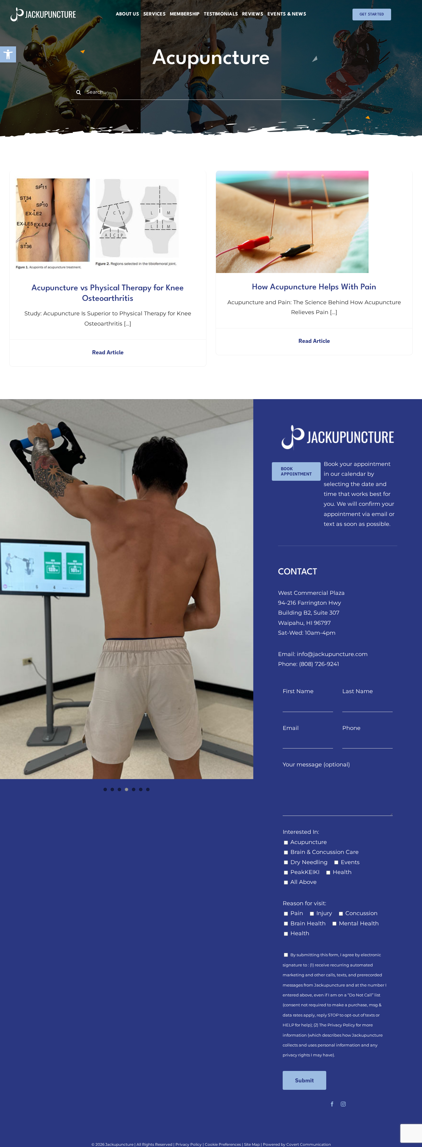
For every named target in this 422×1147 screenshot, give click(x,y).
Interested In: (301, 832)
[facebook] (332, 1104)
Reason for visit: (304, 903)
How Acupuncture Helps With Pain (314, 287)
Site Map (252, 1144)
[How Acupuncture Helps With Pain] (292, 175)
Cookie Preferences (223, 1144)
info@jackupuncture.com (332, 654)
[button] (8, 54)
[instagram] (343, 1104)
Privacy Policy (341, 1024)
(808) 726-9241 (319, 664)
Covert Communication (308, 1144)
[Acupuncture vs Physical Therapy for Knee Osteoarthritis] (96, 175)
